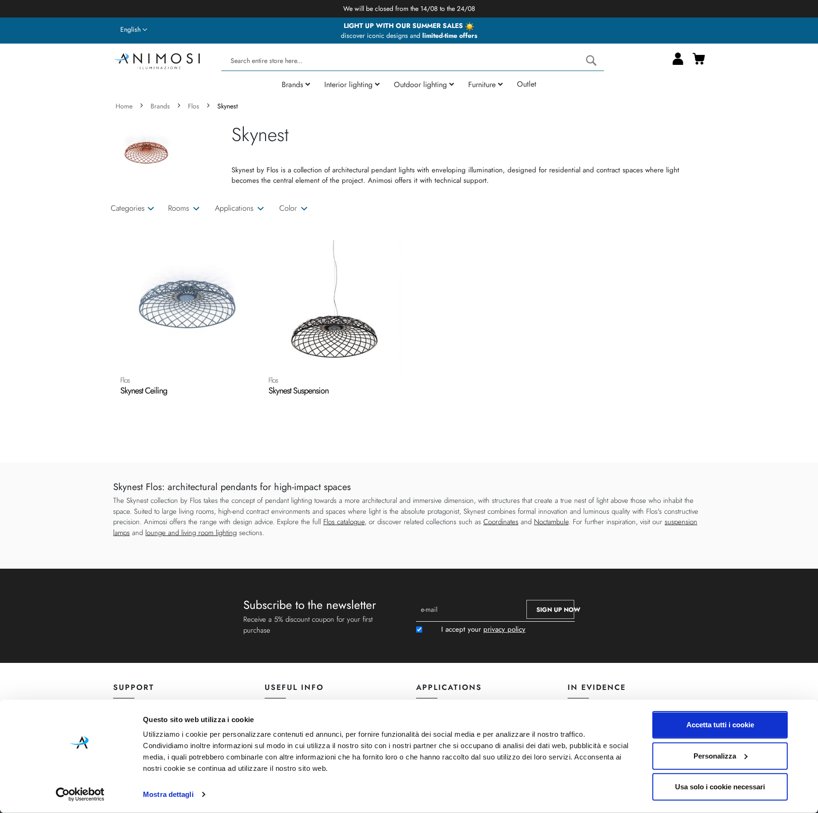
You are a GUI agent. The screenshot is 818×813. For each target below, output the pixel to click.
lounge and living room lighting (191, 532)
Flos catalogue (344, 522)
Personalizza (715, 755)
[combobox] (412, 61)
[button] (133, 30)
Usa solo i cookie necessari (720, 787)
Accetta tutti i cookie (720, 725)
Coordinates (500, 522)
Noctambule (551, 522)
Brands (161, 106)
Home (125, 106)
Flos (194, 106)
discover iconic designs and (409, 35)
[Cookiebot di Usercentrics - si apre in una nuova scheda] (80, 794)
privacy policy (504, 629)
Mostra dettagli (168, 794)
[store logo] (156, 60)
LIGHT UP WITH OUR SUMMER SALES (404, 25)
